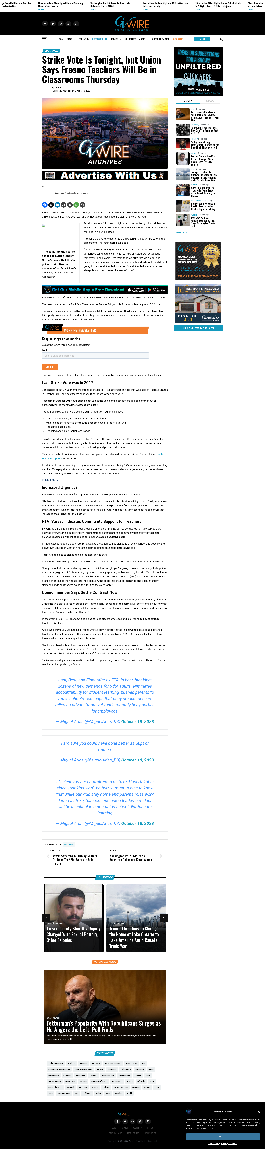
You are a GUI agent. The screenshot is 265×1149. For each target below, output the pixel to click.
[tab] (187, 101)
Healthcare (196, 201)
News (60, 9)
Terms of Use (133, 1133)
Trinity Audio (70, 193)
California (137, 1127)
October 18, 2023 (137, 721)
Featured (68, 844)
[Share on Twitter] (51, 205)
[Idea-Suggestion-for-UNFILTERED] (198, 95)
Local (113, 9)
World (9, 9)
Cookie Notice (149, 1133)
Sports (194, 125)
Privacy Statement (229, 1144)
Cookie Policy (214, 1144)
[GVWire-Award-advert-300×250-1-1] (198, 279)
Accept (223, 1136)
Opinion (150, 1127)
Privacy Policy (115, 1133)
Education (51, 50)
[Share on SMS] (76, 205)
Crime (165, 9)
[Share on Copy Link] (82, 205)
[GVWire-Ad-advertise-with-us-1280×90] (105, 179)
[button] (258, 1111)
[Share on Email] (70, 205)
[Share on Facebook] (45, 205)
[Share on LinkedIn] (57, 205)
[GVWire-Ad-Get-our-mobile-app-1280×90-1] (105, 293)
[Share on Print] (63, 205)
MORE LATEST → (184, 232)
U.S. (111, 923)
